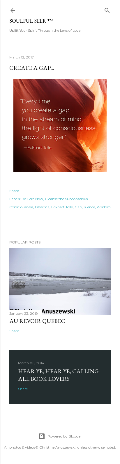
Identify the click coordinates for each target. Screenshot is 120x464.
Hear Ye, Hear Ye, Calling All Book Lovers (58, 375)
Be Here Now (32, 199)
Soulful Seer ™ (31, 20)
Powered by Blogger (64, 436)
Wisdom (104, 207)
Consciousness (21, 207)
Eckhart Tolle (62, 207)
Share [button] (14, 191)
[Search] (107, 9)
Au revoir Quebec (37, 321)
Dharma (42, 207)
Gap (78, 207)
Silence (89, 207)
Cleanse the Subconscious (66, 199)
